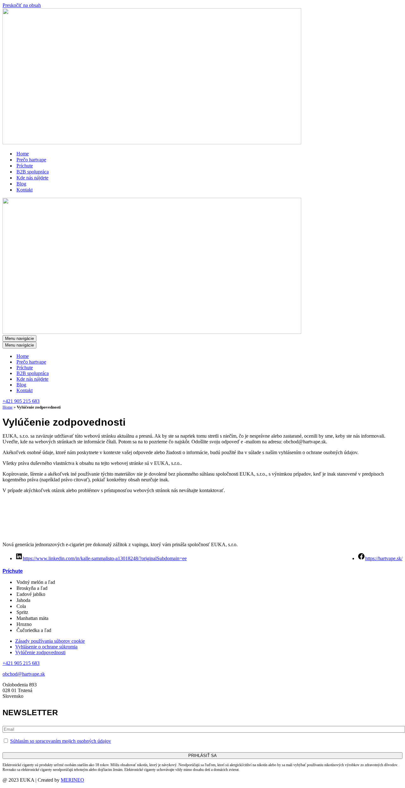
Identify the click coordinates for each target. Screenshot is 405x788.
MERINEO (72, 780)
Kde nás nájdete (32, 177)
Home (22, 153)
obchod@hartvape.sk (24, 674)
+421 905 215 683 (21, 401)
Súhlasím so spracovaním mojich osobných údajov (60, 741)
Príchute (24, 165)
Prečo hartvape (31, 159)
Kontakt (24, 189)
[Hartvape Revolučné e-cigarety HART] (152, 142)
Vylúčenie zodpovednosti (40, 652)
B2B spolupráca (32, 171)
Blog (21, 183)
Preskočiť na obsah (22, 5)
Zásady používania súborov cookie (50, 641)
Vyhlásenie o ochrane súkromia (46, 646)
